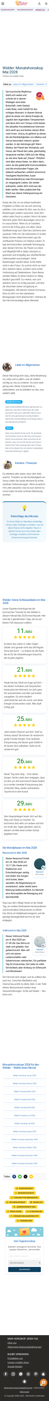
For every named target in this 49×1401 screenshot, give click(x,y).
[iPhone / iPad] (43, 1374)
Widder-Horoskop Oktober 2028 (24, 1147)
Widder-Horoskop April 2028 (24, 1099)
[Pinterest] (35, 1374)
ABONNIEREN (24, 1269)
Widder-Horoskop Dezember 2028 (24, 1163)
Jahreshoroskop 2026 (26, 1207)
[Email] (31, 1177)
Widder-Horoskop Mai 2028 (24, 1107)
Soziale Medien (15, 1366)
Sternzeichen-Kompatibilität (25, 1216)
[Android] (24, 1381)
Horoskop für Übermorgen (26, 1197)
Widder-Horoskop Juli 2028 (24, 1123)
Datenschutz (39, 1387)
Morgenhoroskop (26, 1193)
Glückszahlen (35, 1211)
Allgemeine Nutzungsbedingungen (24, 1347)
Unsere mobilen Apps (18, 1362)
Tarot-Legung (16, 1211)
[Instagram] (13, 1374)
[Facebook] (14, 1177)
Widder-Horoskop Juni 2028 (24, 1115)
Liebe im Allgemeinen (23, 84)
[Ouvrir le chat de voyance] (43, 1382)
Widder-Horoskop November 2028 (24, 1155)
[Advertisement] (24, 37)
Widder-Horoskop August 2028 (24, 1131)
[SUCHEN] (46, 3)
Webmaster (24, 1391)
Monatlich (40, 9)
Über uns (12, 1343)
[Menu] (2, 3)
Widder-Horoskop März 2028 (24, 1091)
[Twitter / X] (25, 1177)
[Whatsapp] (20, 1177)
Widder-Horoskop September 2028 (24, 1139)
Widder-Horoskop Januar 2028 (24, 1075)
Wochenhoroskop (25, 9)
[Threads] (28, 1374)
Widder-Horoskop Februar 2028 (24, 1083)
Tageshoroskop (8, 9)
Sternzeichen (26, 1220)
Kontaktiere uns (15, 1358)
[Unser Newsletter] (39, 3)
